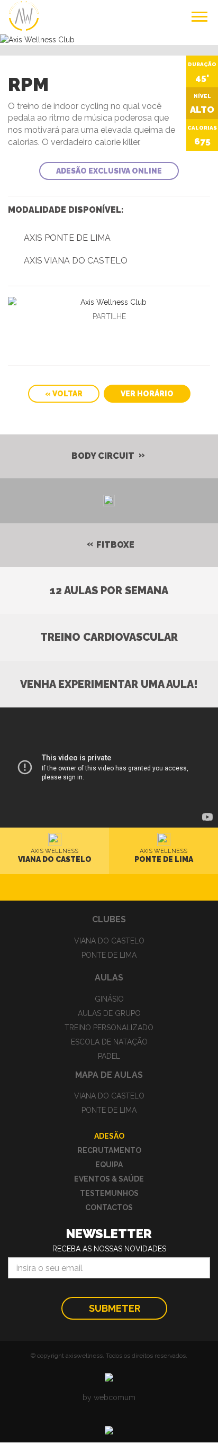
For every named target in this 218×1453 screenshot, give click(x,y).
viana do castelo (109, 941)
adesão (109, 1136)
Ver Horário (147, 393)
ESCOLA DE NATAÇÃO (109, 1042)
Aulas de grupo (109, 1013)
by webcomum (109, 1397)
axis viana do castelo (76, 261)
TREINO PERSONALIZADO (109, 1027)
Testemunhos (109, 1193)
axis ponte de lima (67, 238)
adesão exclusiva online (109, 171)
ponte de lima (109, 955)
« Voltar (64, 393)
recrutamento (109, 1150)
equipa (109, 1164)
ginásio (109, 999)
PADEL (109, 1056)
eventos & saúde (109, 1179)
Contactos (109, 1207)
